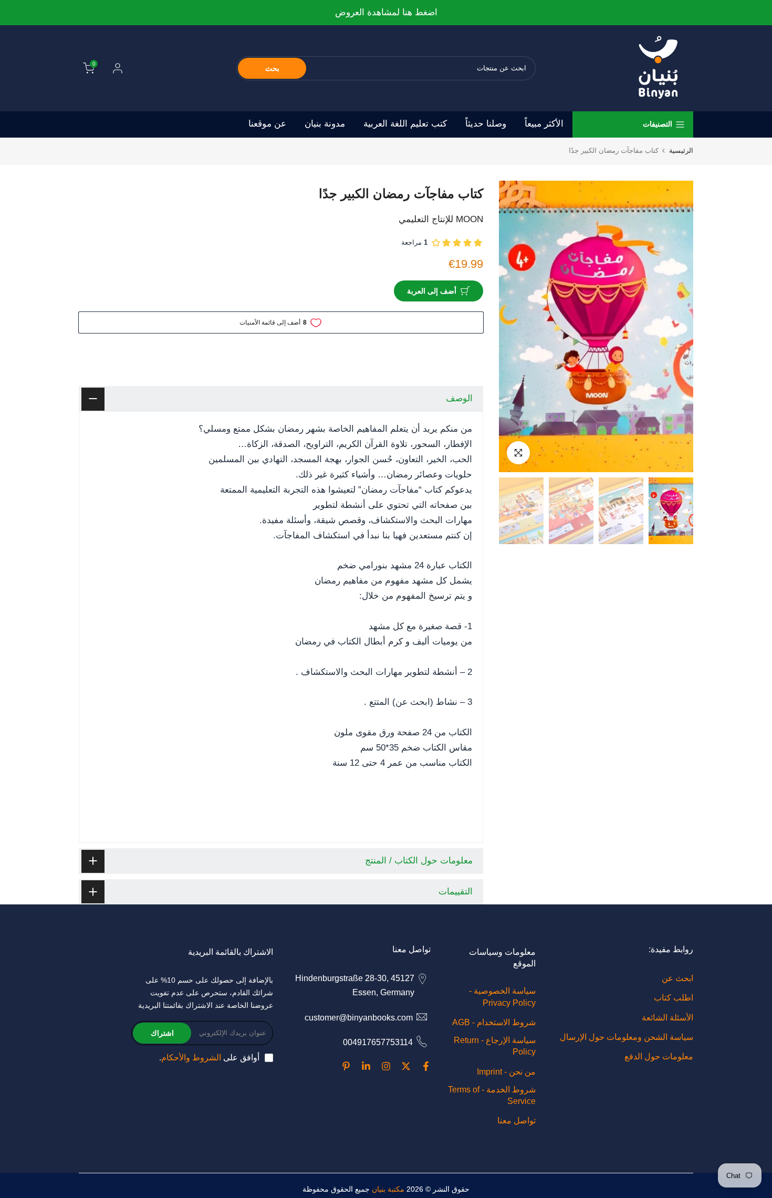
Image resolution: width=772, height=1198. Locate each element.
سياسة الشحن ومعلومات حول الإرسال (626, 1037)
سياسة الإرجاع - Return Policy (495, 1046)
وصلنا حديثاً (485, 124)
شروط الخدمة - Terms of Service (492, 1095)
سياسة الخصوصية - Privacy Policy (502, 996)
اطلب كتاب (673, 997)
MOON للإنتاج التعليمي (441, 219)
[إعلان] (318, 12)
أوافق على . (209, 1057)
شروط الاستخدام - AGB (494, 1022)
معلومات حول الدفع (658, 1056)
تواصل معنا (516, 1120)
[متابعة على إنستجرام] (386, 1066)
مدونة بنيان (325, 124)
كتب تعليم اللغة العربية (405, 124)
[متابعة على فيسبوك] (426, 1066)
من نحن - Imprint (506, 1071)
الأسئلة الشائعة (667, 1017)
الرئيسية (681, 150)
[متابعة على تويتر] (406, 1066)
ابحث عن (677, 978)
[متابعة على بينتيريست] (346, 1066)
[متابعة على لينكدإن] (366, 1066)
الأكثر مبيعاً (544, 124)
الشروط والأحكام (191, 1057)
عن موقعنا (267, 124)
